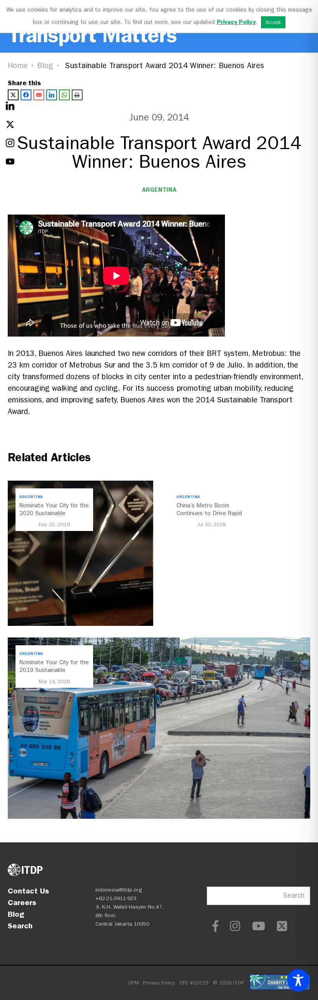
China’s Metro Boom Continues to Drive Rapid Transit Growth (209, 513)
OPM (133, 982)
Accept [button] (273, 22)
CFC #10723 (194, 982)
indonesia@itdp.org (118, 890)
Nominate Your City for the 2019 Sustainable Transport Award (54, 670)
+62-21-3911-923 (116, 898)
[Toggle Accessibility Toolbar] (298, 980)
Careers (22, 902)
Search (20, 925)
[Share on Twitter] (13, 94)
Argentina (159, 189)
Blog (45, 65)
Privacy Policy (159, 982)
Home (18, 65)
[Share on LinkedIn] (51, 94)
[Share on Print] (77, 94)
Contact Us (28, 890)
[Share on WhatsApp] (64, 94)
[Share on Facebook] (26, 94)
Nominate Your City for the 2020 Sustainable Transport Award (54, 513)
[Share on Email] (38, 94)
